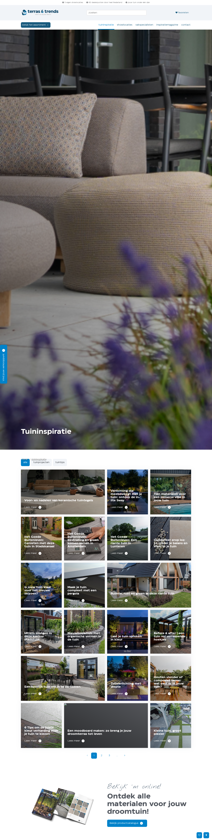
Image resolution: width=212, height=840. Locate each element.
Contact (186, 25)
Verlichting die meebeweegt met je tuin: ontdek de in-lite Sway (126, 496)
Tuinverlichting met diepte (126, 685)
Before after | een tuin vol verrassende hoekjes (169, 636)
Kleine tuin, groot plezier (167, 732)
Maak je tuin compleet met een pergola (81, 590)
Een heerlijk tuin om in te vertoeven (52, 687)
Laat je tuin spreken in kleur (126, 638)
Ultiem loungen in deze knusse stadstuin (38, 636)
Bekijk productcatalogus (124, 823)
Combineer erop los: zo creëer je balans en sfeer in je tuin (170, 543)
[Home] (40, 13)
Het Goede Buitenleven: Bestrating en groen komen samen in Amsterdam (83, 540)
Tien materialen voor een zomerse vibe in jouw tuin (170, 497)
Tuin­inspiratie (106, 25)
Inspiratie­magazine (167, 25)
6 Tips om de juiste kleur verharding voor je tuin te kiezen (41, 730)
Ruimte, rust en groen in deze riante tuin (142, 593)
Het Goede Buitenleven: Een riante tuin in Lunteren (124, 542)
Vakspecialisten (144, 25)
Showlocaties (124, 25)
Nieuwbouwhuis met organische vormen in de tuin (84, 636)
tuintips (59, 462)
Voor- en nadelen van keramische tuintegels (58, 500)
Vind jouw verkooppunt (3, 367)
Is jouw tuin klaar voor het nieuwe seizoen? (37, 590)
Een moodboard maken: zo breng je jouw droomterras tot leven (99, 732)
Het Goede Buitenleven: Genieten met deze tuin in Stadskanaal (39, 542)
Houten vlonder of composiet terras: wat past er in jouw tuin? (169, 682)
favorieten (183, 13)
